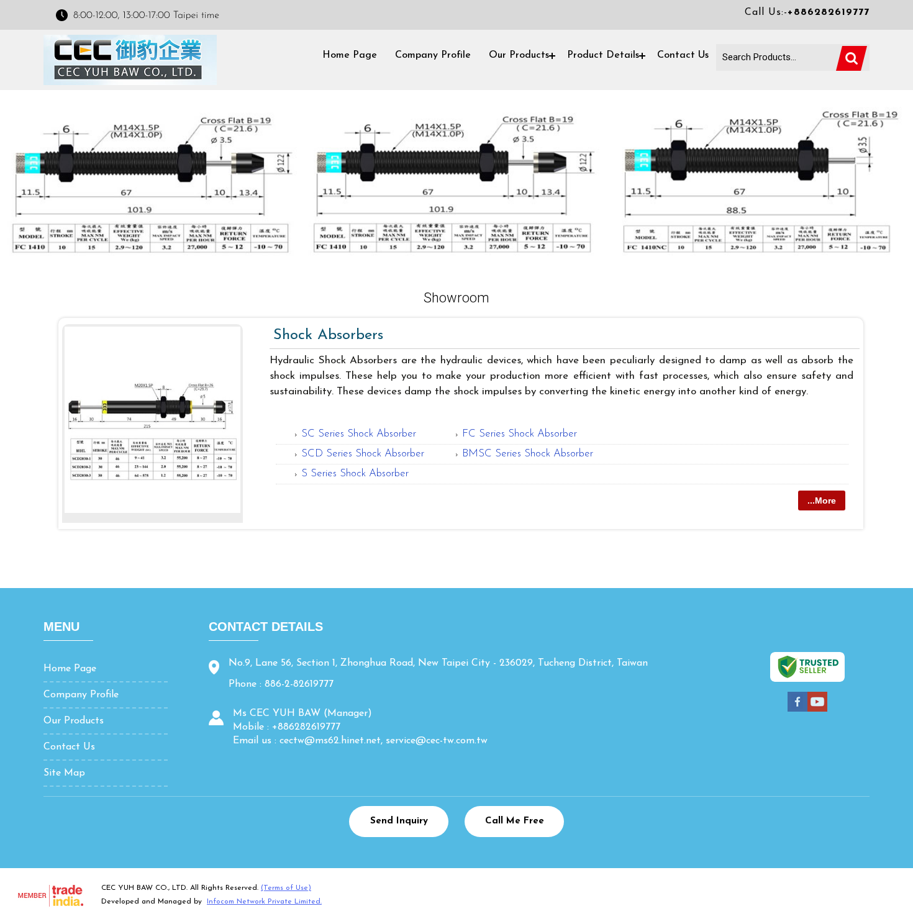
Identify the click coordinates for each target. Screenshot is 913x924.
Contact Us (683, 55)
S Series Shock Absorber (355, 473)
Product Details (603, 55)
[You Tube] (817, 710)
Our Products (519, 55)
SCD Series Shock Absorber (362, 453)
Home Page (349, 55)
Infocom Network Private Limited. (264, 901)
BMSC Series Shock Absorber (527, 453)
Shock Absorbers (328, 335)
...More (821, 500)
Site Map (64, 773)
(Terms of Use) (286, 888)
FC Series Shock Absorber (519, 433)
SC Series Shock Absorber (358, 433)
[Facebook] (797, 710)
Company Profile (433, 55)
